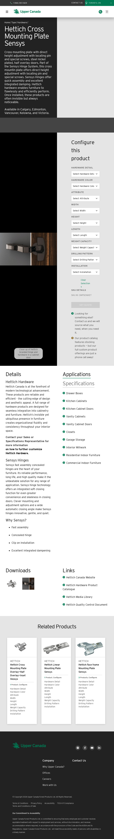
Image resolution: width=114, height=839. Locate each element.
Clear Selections (85, 283)
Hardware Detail (82, 167)
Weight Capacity (81, 241)
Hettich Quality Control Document (86, 604)
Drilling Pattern (82, 253)
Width (75, 204)
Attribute (77, 192)
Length (75, 229)
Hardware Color (82, 180)
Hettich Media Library (79, 596)
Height (75, 216)
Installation (79, 265)
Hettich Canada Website (80, 577)
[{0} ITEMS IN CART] (107, 12)
